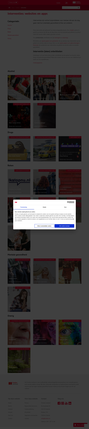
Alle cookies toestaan (64, 226)
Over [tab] (65, 207)
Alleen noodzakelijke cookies (44, 226)
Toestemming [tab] (23, 207)
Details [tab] (44, 207)
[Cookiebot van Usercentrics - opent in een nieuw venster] (68, 202)
